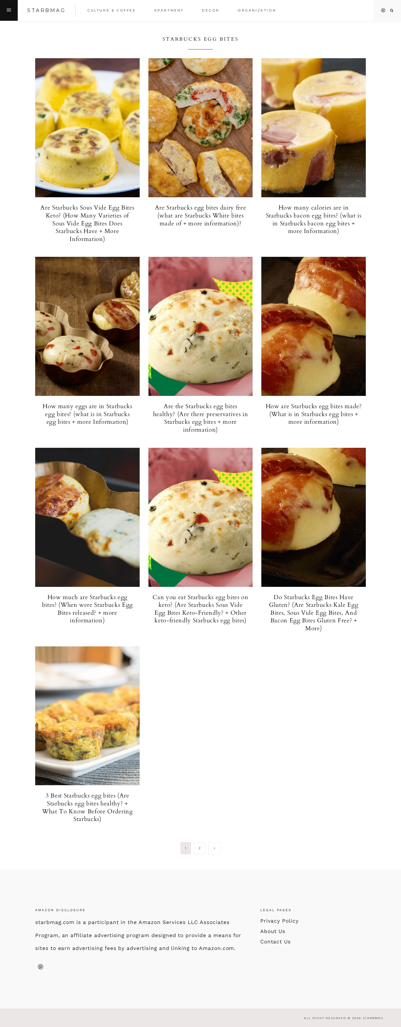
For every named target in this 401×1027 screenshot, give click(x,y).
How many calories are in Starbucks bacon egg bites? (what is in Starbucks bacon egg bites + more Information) (313, 219)
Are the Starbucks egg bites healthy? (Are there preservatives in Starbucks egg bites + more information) (200, 418)
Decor (211, 10)
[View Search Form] (392, 10)
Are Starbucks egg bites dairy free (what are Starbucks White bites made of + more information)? (200, 215)
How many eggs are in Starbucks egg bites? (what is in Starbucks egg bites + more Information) (87, 414)
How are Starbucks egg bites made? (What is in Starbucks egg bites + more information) (314, 414)
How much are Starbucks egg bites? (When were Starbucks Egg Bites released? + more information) (87, 609)
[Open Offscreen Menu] (9, 10)
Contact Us (275, 941)
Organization (257, 10)
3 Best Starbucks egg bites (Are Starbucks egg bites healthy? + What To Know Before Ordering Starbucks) (87, 807)
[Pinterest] (383, 10)
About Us (273, 931)
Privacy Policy (279, 921)
